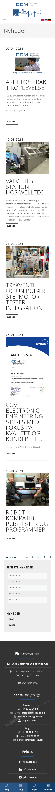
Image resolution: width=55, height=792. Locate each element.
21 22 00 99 (33, 736)
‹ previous (11, 557)
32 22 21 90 (32, 708)
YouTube (31, 777)
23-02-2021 (14, 243)
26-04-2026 (14, 575)
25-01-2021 (14, 335)
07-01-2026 (14, 581)
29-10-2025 (14, 587)
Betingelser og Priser (30, 716)
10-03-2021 (14, 139)
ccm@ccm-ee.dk (33, 739)
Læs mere (12, 122)
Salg (7, 789)
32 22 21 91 (32, 732)
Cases (12, 625)
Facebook (31, 761)
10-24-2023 (14, 593)
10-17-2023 (14, 599)
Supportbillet (29, 720)
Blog (11, 619)
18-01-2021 (14, 471)
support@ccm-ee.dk (33, 712)
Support (48, 789)
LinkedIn (31, 769)
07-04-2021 (14, 48)
